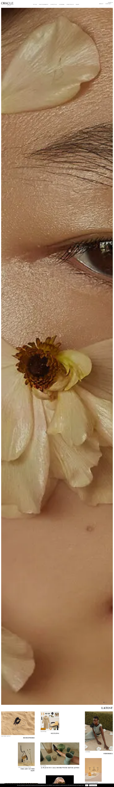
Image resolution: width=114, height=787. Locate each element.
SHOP (39, 403)
